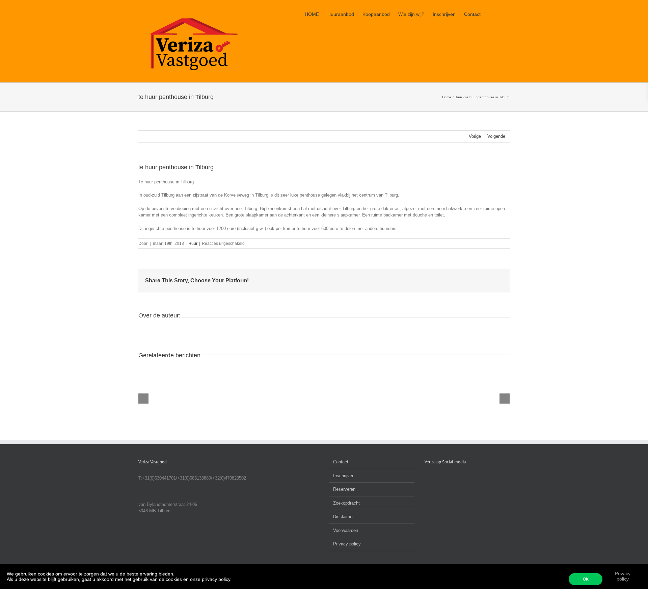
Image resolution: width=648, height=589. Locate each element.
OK (586, 579)
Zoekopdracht (346, 503)
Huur (192, 243)
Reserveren (344, 489)
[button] (499, 14)
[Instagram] (445, 478)
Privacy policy (622, 576)
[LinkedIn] (436, 478)
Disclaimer (343, 516)
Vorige (475, 136)
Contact (340, 461)
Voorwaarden (345, 530)
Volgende (496, 136)
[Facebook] (427, 478)
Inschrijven (343, 475)
